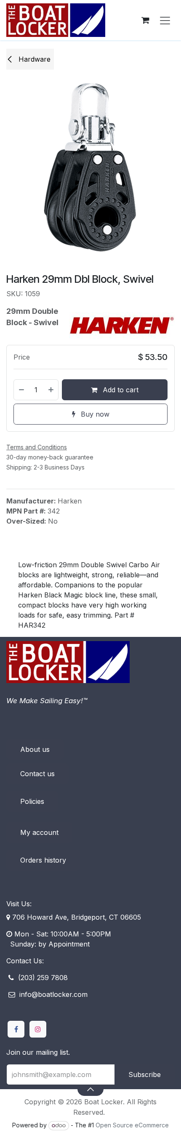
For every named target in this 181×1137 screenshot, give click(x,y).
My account (39, 832)
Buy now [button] (94, 414)
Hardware (33, 59)
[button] (90, 1089)
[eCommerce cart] (145, 20)
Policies (32, 801)
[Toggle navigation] (165, 20)
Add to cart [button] (119, 390)
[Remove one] (21, 390)
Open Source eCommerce (132, 1125)
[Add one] (51, 390)
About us (35, 749)
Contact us (37, 773)
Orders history (43, 860)
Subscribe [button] (144, 1074)
